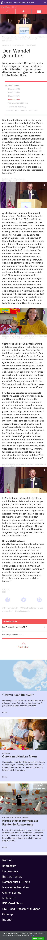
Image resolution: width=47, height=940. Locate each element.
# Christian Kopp (28, 608)
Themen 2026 (14, 89)
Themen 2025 (14, 92)
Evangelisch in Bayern (9, 7)
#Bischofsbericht (10, 608)
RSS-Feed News (12, 903)
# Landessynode (22, 611)
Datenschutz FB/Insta (16, 882)
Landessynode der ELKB (12, 634)
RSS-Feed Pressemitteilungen (21, 908)
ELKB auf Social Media (18, 103)
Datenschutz (10, 871)
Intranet (7, 919)
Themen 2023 (14, 99)
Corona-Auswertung (17, 107)
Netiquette (9, 898)
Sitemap (7, 914)
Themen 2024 (14, 96)
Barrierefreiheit (12, 876)
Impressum (9, 865)
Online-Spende (11, 892)
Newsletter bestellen (15, 887)
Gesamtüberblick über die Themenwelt (21, 111)
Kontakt (7, 860)
